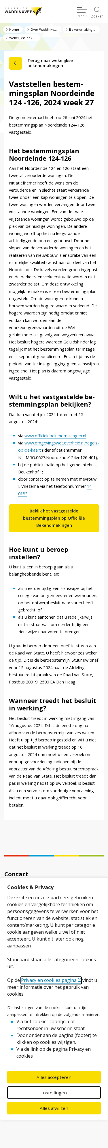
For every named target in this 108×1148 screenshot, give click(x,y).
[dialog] (54, 999)
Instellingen (54, 1092)
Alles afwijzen (54, 1108)
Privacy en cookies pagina (49, 980)
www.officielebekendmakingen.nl (55, 435)
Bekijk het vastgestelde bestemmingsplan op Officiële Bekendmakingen (54, 518)
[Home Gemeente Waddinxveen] (23, 11)
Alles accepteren (54, 1077)
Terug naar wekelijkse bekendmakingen (50, 63)
